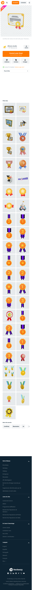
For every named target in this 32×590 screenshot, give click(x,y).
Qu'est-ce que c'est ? (19, 67)
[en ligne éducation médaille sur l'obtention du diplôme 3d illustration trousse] (9, 178)
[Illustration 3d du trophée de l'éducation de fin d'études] (9, 247)
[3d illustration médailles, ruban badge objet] (9, 329)
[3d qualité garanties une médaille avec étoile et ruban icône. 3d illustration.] (9, 523)
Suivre (26, 48)
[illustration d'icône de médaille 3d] (9, 233)
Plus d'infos (7, 71)
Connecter (23, 2)
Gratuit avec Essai (16, 54)
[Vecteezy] (2, 2)
